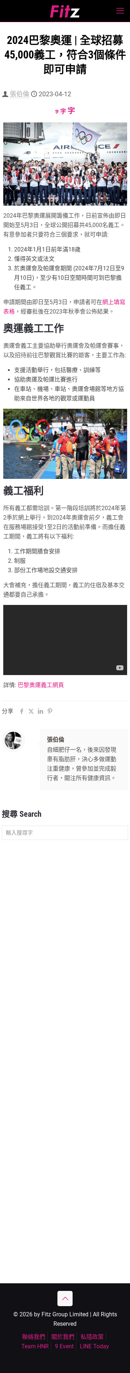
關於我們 (62, 1336)
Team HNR (35, 1346)
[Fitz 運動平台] (65, 11)
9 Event (64, 1346)
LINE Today (94, 1346)
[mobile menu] (120, 11)
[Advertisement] (65, 916)
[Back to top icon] (65, 1298)
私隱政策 (92, 1336)
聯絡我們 (33, 1336)
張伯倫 (19, 94)
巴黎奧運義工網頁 (41, 685)
